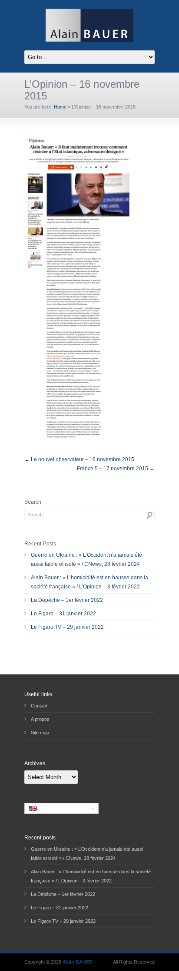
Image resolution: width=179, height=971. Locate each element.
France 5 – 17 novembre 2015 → (116, 469)
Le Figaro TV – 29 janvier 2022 (67, 627)
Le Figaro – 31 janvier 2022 (63, 614)
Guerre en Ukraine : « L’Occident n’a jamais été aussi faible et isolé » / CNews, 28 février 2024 (86, 559)
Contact (39, 705)
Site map (40, 732)
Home (60, 106)
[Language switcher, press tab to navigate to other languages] (61, 808)
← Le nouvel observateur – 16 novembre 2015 (79, 459)
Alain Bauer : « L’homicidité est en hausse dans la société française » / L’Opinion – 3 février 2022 (89, 582)
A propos (40, 719)
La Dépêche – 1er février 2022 (67, 600)
